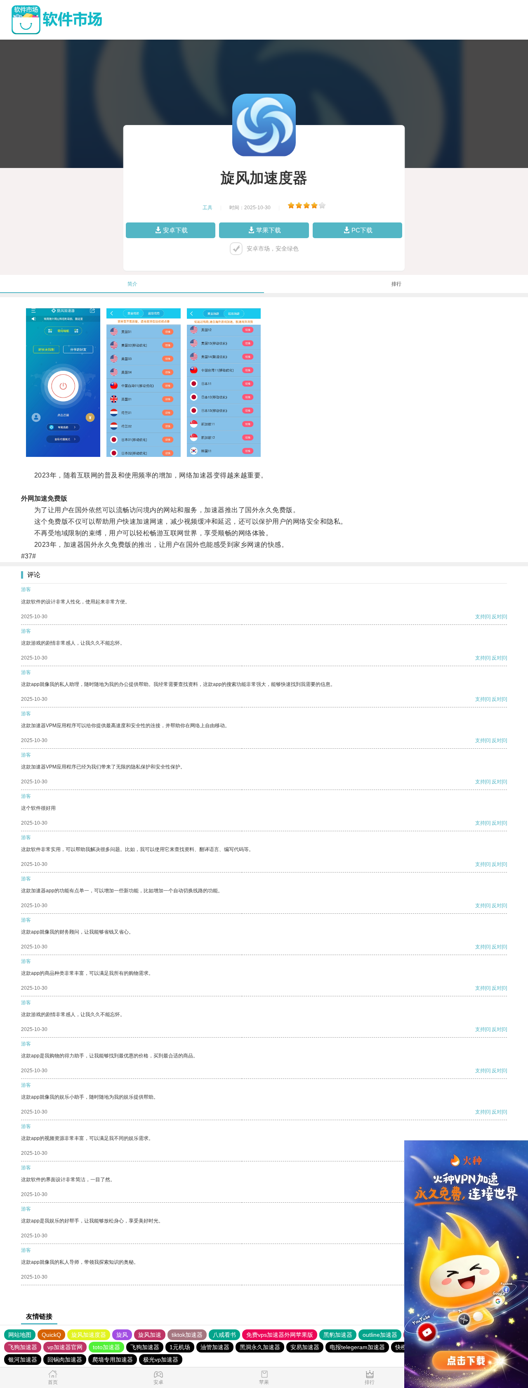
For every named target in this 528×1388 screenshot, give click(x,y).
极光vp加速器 (160, 1359)
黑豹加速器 (337, 1334)
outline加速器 (380, 1334)
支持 (480, 617)
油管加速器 (214, 1347)
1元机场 (180, 1347)
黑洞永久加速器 (260, 1347)
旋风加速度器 (88, 1334)
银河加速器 (22, 1359)
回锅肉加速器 (64, 1359)
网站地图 (19, 1334)
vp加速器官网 (64, 1347)
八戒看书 (224, 1334)
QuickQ (51, 1334)
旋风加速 (149, 1334)
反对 (497, 617)
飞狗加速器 (22, 1347)
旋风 (122, 1334)
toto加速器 (106, 1347)
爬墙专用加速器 (112, 1359)
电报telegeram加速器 (357, 1347)
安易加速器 (304, 1347)
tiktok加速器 (187, 1334)
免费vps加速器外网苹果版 (279, 1334)
